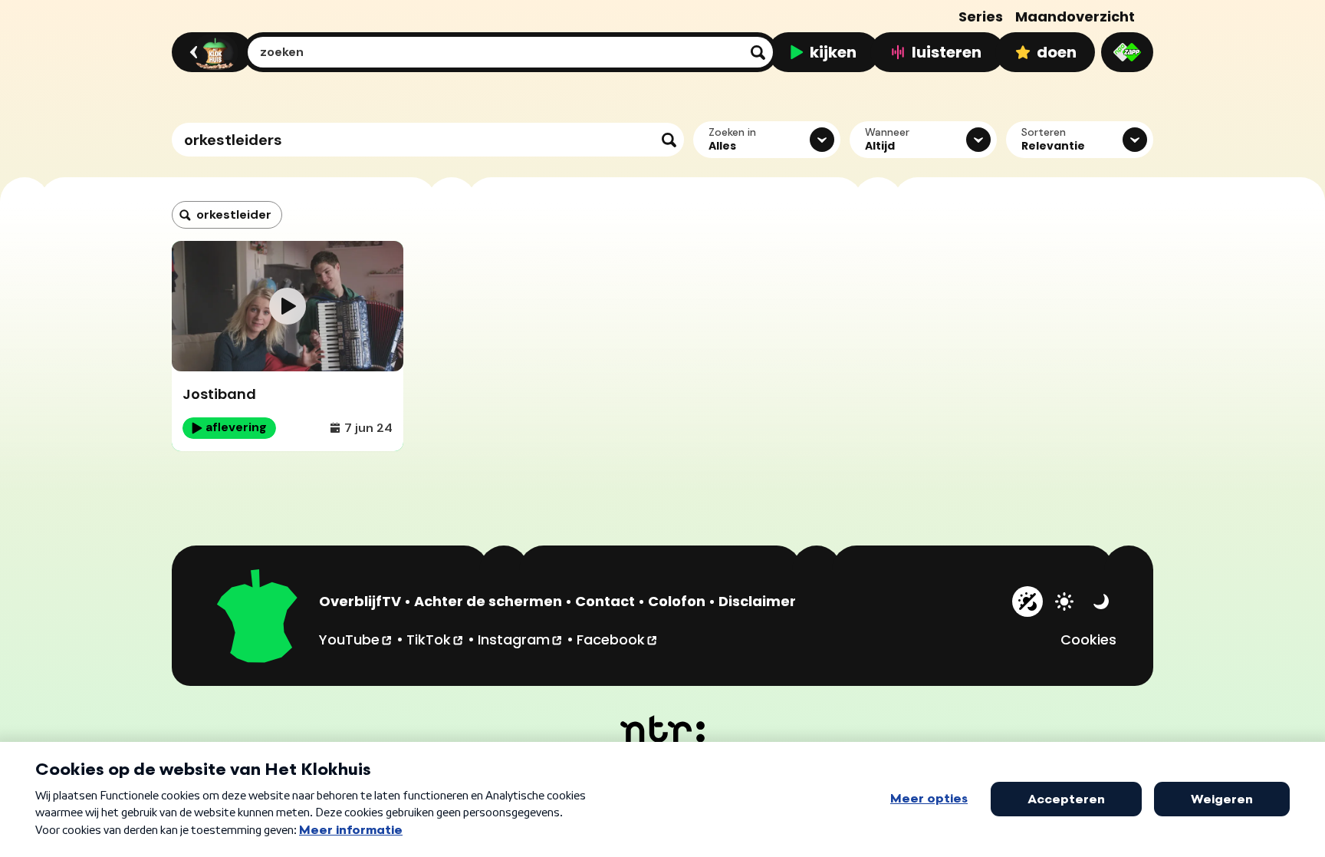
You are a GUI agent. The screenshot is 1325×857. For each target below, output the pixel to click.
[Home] (210, 52)
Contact (605, 601)
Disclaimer (757, 601)
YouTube (356, 639)
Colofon (676, 601)
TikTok (435, 639)
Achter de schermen (488, 601)
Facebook (618, 639)
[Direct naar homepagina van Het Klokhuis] (258, 618)
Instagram (521, 639)
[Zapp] (1127, 52)
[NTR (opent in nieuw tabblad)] (663, 728)
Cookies (1088, 639)
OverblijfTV (360, 601)
